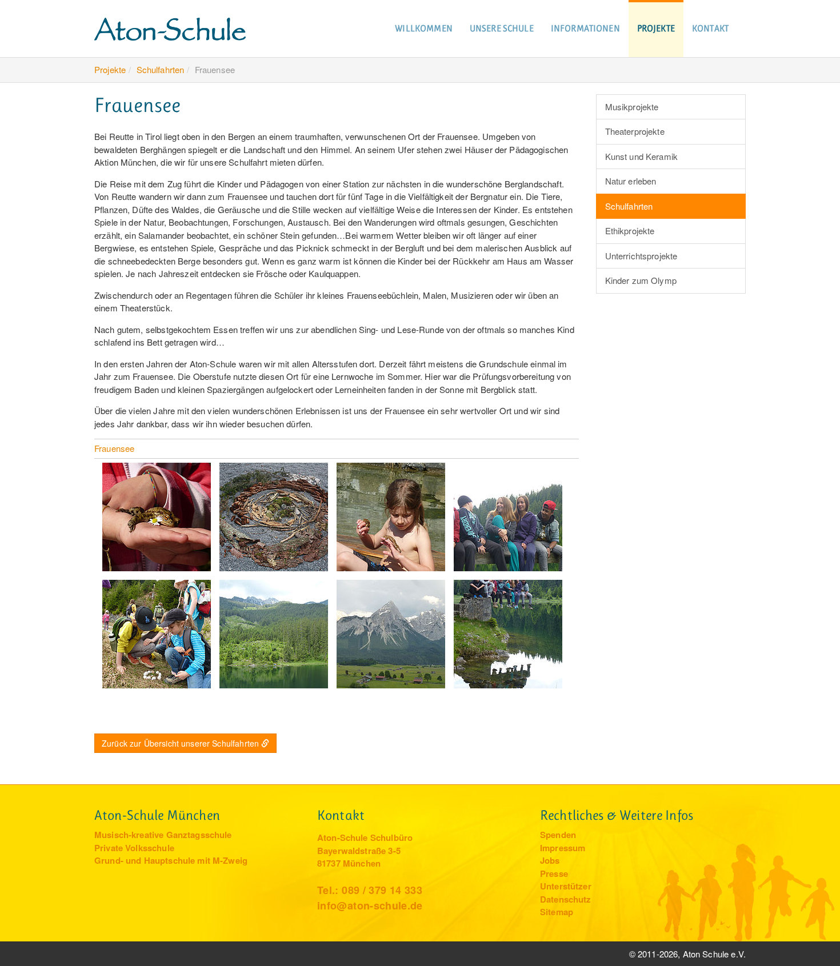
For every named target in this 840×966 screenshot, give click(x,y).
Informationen (585, 28)
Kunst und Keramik (641, 156)
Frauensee (114, 448)
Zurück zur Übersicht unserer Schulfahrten (180, 743)
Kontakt (710, 28)
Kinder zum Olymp (641, 280)
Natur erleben (631, 181)
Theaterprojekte (635, 131)
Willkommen (424, 28)
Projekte (656, 28)
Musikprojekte (632, 107)
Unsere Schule (502, 28)
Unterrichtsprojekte (641, 256)
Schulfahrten (161, 69)
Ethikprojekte (630, 231)
